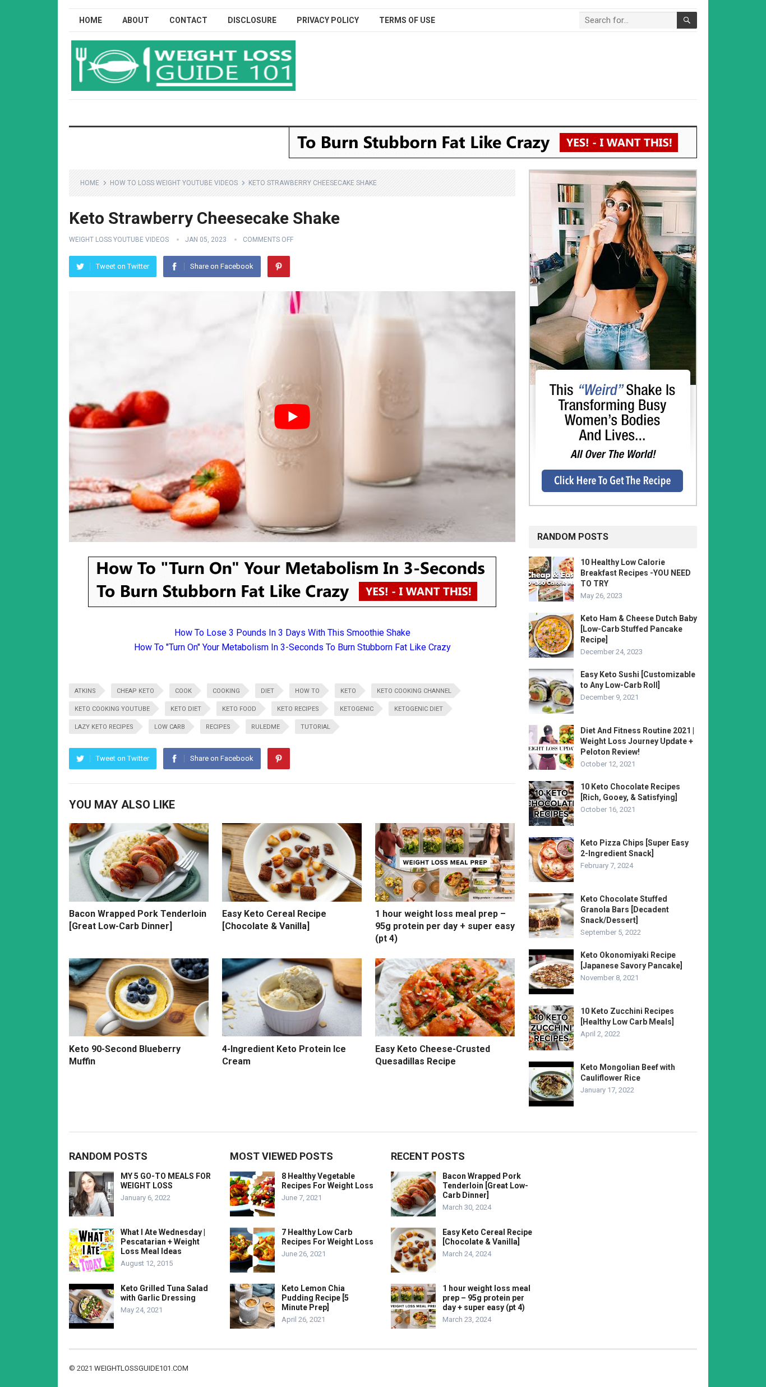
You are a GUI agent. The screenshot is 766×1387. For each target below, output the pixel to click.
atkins (85, 691)
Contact (188, 20)
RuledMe (265, 727)
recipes (218, 727)
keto (348, 691)
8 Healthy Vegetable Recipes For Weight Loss (327, 1181)
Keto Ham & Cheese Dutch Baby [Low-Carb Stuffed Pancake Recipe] (638, 629)
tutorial (315, 727)
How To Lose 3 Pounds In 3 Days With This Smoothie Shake (292, 632)
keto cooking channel (414, 691)
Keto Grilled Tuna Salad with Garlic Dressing (164, 1293)
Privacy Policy (328, 20)
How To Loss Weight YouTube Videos (174, 183)
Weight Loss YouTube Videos (119, 240)
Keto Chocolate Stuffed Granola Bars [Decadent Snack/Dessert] (624, 909)
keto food (239, 709)
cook (183, 691)
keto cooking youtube (112, 709)
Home (90, 20)
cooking (226, 691)
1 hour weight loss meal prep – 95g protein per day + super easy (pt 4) (445, 925)
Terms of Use (407, 20)
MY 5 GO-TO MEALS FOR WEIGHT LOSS (166, 1181)
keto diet (185, 709)
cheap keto (135, 691)
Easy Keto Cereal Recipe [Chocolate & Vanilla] (487, 1237)
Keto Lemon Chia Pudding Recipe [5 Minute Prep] (315, 1298)
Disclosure (252, 20)
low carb (169, 727)
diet (267, 691)
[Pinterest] (278, 266)
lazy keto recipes (104, 727)
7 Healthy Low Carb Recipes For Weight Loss (327, 1237)
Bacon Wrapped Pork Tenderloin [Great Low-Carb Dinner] (485, 1186)
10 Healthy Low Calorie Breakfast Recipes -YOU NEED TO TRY (635, 573)
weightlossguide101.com (141, 1368)
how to (307, 691)
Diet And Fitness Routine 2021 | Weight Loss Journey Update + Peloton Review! (637, 741)
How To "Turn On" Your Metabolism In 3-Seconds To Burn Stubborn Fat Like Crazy (292, 647)
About (135, 20)
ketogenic (356, 709)
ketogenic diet (418, 709)
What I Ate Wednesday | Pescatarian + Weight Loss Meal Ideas (163, 1242)
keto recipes (298, 709)
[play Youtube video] (292, 417)
